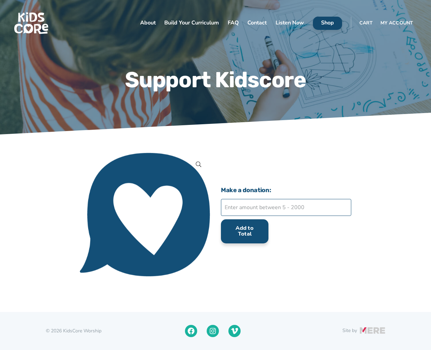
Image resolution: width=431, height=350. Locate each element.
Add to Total (245, 231)
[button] (198, 164)
